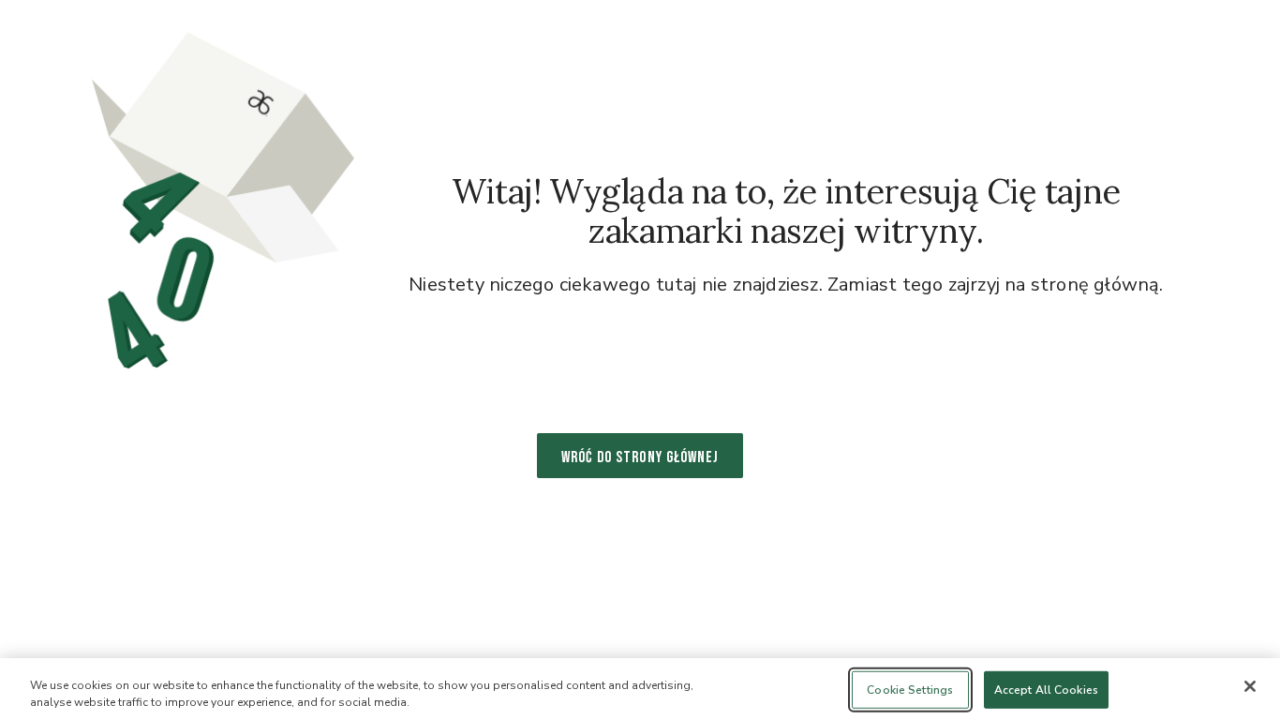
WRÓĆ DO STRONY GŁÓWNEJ (640, 457)
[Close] (1250, 686)
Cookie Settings (910, 690)
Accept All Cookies (1046, 690)
